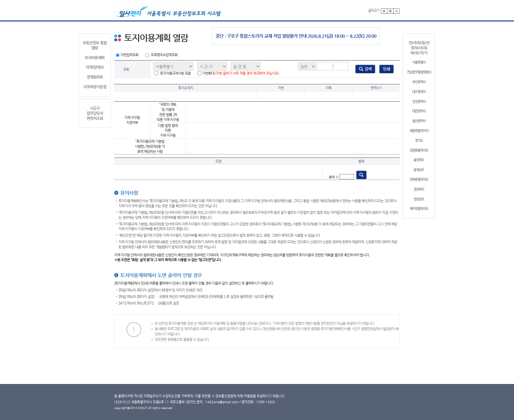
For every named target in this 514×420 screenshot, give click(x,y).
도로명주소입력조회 (164, 55)
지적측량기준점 (94, 86)
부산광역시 (419, 82)
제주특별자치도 (419, 209)
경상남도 (418, 199)
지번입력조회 (129, 55)
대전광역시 (419, 111)
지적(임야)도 (94, 67)
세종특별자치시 (419, 131)
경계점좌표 (95, 77)
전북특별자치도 (419, 179)
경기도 (419, 140)
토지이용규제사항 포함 (175, 73)
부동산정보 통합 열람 (95, 45)
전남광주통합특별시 (419, 72)
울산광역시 (419, 121)
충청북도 (418, 160)
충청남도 (418, 170)
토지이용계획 (94, 57)
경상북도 (418, 189)
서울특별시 (419, 62)
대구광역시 (419, 92)
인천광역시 (419, 102)
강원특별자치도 (419, 150)
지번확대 (240, 73)
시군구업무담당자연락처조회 (95, 113)
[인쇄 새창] (386, 69)
